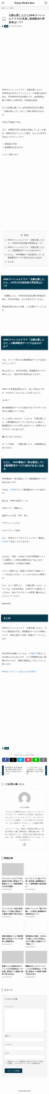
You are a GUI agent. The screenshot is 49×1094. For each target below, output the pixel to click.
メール (8, 1044)
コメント (9, 1007)
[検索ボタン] (46, 3)
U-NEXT (14, 490)
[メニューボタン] (3, 3)
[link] (24, 844)
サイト (7, 1053)
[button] (5, 760)
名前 (7, 1036)
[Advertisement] (24, 55)
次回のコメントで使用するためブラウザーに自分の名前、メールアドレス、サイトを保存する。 (25, 1062)
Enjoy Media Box (24, 3)
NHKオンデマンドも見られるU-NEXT (19, 672)
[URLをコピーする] (43, 760)
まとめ (11, 262)
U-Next (5, 541)
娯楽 (6, 26)
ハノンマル (24, 807)
